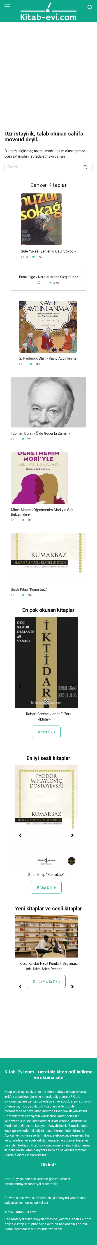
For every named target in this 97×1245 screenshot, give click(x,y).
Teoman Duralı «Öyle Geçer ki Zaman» (40, 433)
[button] (20, 686)
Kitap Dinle (46, 887)
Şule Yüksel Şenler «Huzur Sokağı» (48, 251)
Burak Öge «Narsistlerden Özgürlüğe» (48, 277)
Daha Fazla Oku (46, 981)
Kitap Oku (46, 732)
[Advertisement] (48, 73)
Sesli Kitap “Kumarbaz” (29, 589)
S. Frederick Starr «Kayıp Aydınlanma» (48, 358)
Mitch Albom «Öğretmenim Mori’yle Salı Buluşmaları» (42, 512)
